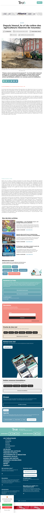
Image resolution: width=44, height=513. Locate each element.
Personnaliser (7, 510)
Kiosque (6, 462)
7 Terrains (30, 385)
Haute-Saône (34, 31)
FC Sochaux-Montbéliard (8, 253)
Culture (4, 242)
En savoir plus (25, 480)
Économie (8, 441)
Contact (6, 465)
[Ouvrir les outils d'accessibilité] (43, 409)
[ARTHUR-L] (22, 507)
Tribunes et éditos (10, 453)
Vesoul (39, 31)
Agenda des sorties (10, 458)
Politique (8, 439)
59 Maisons (23, 385)
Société (22, 22)
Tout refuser (7, 507)
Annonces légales (10, 456)
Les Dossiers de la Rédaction (14, 454)
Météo (5, 463)
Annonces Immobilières (12, 460)
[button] (4, 81)
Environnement (10, 446)
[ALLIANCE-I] (22, 18)
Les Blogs (7, 449)
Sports (4, 254)
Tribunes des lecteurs (12, 451)
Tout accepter (7, 504)
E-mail (10, 312)
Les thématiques (9, 438)
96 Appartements (8, 385)
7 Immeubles (17, 385)
